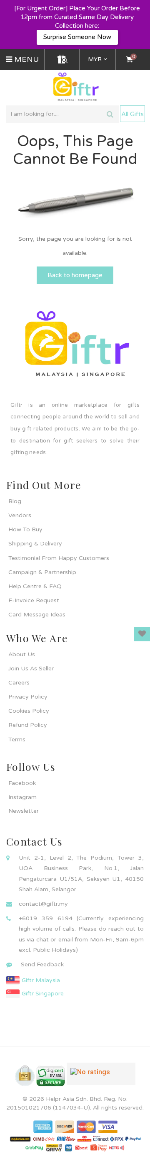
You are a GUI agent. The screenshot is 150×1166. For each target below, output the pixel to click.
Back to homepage (75, 275)
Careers (19, 682)
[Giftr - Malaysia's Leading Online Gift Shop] (75, 86)
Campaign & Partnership (42, 572)
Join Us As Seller (31, 668)
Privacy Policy (28, 696)
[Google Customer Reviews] (101, 1077)
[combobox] (62, 114)
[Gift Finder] (62, 59)
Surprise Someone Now (77, 37)
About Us (21, 654)
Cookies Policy (28, 710)
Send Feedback (42, 964)
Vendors (19, 515)
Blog (14, 501)
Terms (16, 739)
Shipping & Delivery (35, 543)
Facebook (22, 783)
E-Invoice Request (33, 600)
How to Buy (25, 529)
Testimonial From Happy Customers (58, 558)
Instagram (22, 797)
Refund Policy (27, 724)
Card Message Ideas (36, 614)
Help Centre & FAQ (35, 586)
